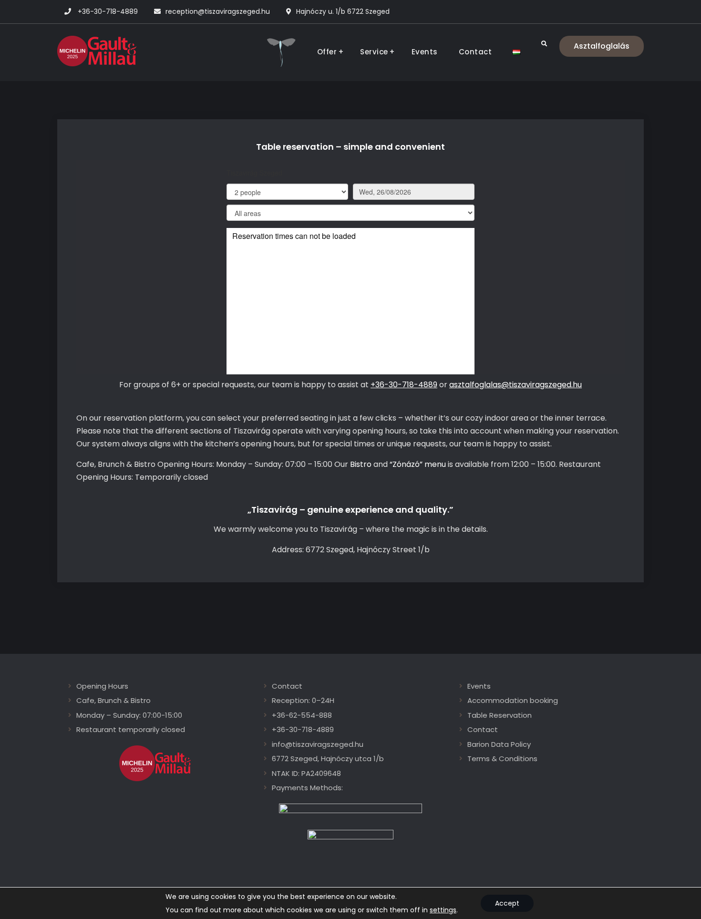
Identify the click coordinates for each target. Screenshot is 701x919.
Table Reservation (499, 715)
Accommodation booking (512, 700)
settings (443, 910)
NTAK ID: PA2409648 (306, 773)
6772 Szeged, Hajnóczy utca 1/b (328, 759)
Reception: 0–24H (303, 700)
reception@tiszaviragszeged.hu (217, 11)
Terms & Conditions (502, 759)
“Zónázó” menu (418, 464)
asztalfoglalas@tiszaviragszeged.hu (515, 384)
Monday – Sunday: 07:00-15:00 (129, 715)
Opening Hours (102, 686)
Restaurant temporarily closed (130, 729)
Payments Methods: (307, 788)
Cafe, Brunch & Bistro (113, 700)
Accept (507, 903)
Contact (475, 52)
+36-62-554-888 (302, 715)
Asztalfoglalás (601, 46)
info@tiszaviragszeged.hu (317, 744)
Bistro (360, 464)
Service (374, 52)
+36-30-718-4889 (108, 11)
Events (425, 52)
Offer (327, 52)
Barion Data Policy (499, 744)
